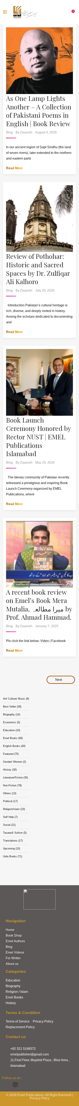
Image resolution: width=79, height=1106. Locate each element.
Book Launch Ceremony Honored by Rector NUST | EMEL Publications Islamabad (38, 437)
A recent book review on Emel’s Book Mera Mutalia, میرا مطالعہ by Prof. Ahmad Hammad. (39, 605)
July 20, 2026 (44, 290)
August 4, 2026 (46, 132)
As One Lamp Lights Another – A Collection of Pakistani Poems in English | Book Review (38, 111)
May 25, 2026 (45, 462)
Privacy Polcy (39, 1098)
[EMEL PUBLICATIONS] (25, 12)
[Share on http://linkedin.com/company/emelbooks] (25, 1084)
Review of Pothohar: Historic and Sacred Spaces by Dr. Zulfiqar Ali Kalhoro (38, 269)
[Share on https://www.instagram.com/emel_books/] (15, 1084)
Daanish (26, 132)
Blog (9, 132)
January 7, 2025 (46, 626)
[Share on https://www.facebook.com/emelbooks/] (5, 1084)
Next (59, 679)
